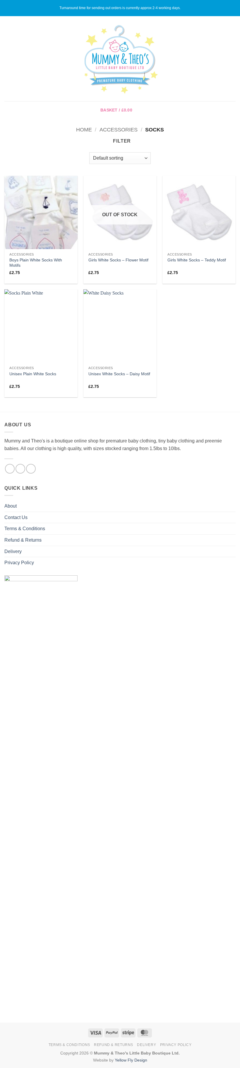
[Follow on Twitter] (31, 469)
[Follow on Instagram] (20, 469)
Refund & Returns (23, 540)
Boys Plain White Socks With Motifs (35, 263)
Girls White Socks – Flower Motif (118, 260)
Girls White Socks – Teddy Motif (196, 260)
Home (84, 129)
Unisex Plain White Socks (32, 373)
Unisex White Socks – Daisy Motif (119, 373)
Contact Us (16, 517)
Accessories (119, 129)
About (10, 505)
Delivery (13, 551)
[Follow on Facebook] (10, 469)
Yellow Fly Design (131, 1060)
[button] (7, 58)
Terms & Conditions (24, 528)
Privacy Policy (19, 562)
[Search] (233, 58)
